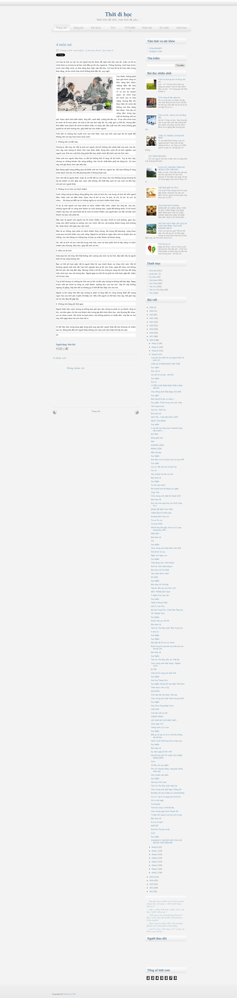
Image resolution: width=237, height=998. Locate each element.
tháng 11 (155, 347)
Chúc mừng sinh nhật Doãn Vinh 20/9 (166, 548)
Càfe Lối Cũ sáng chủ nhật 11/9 (163, 673)
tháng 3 (155, 865)
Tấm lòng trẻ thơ (157, 406)
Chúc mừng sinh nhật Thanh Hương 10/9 (167, 698)
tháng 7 (155, 851)
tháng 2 (155, 869)
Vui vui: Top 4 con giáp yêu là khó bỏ (165, 797)
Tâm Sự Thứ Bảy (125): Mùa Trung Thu (167, 628)
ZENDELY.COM (155, 52)
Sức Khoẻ (153, 283)
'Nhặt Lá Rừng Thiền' (159, 603)
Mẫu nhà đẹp (156, 452)
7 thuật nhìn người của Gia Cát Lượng (166, 815)
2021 (151, 322)
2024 (151, 311)
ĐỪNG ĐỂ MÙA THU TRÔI (162, 509)
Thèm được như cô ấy (160, 687)
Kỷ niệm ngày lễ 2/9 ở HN (161, 752)
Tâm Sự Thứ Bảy (156, 290)
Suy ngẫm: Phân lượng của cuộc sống (166, 403)
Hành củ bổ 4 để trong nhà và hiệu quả (166, 741)
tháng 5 (155, 858)
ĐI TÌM (153, 669)
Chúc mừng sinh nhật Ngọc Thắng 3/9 (166, 789)
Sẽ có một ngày (157, 800)
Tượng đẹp (155, 804)
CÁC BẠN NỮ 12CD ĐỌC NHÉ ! (164, 720)
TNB (73, 994)
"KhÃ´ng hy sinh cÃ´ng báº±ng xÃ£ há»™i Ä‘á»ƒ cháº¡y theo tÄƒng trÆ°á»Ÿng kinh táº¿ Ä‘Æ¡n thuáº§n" (165, 917)
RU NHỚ (154, 577)
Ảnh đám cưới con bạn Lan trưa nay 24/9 (167, 460)
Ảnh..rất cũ (155, 371)
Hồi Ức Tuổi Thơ (157, 606)
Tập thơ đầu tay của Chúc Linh (163, 588)
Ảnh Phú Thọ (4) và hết (160, 829)
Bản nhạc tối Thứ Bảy (160, 585)
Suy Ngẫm (155, 378)
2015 (151, 877)
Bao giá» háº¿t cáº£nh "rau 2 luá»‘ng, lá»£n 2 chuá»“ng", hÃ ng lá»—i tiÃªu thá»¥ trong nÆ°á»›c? (165, 903)
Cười (153, 761)
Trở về (153, 471)
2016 (151, 340)
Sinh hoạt (181, 27)
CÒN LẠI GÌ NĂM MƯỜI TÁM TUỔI (165, 364)
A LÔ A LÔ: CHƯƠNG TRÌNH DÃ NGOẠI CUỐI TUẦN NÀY (171, 168)
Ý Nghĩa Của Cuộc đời (160, 595)
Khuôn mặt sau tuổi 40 (160, 621)
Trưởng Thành (157, 524)
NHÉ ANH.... (156, 534)
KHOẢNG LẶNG (157, 445)
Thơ (113, 27)
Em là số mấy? (157, 822)
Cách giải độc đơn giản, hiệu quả (164, 695)
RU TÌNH (154, 434)
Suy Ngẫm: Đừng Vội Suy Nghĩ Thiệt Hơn (167, 684)
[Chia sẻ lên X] (63, 348)
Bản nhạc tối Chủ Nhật (160, 570)
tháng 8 (155, 847)
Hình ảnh (147, 27)
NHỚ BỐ (154, 826)
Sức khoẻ (96, 27)
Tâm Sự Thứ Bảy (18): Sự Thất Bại (165, 660)
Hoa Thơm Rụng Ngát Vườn (162, 706)
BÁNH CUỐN (156, 449)
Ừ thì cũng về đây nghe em (169, 98)
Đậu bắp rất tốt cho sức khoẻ (162, 643)
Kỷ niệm (164, 27)
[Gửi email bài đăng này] (57, 348)
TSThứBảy (130, 29)
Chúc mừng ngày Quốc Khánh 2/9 (164, 811)
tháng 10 (155, 351)
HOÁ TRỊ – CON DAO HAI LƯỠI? (164, 417)
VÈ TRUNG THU (157, 613)
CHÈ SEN (155, 709)
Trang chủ (61, 27)
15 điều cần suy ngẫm (160, 765)
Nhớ (152, 441)
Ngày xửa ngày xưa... (160, 555)
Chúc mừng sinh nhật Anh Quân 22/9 (165, 496)
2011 (151, 891)
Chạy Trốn (155, 492)
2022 (151, 318)
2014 (151, 881)
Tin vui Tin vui (156, 520)
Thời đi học (118, 14)
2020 (151, 326)
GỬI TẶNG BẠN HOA (157, 156)
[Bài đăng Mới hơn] (55, 414)
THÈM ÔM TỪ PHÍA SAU (161, 513)
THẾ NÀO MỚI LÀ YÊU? (168, 188)
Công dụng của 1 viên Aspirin (162, 563)
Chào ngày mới (157, 724)
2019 (151, 329)
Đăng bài (78, 27)
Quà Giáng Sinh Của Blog (168, 205)
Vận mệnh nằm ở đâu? (160, 574)
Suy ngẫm (155, 367)
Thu (152, 541)
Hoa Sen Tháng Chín (159, 680)
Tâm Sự (98, 50)
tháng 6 (155, 854)
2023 (151, 315)
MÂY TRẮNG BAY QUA (160, 592)
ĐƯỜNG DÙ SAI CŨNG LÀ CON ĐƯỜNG (168, 793)
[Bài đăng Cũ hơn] (137, 414)
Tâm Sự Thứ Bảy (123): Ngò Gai (164, 786)
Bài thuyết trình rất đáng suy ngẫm (165, 489)
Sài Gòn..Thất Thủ (158, 410)
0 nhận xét (109, 50)
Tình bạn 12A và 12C (159, 713)
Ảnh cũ (154, 382)
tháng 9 (155, 354)
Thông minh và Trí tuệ (160, 727)
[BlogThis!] (60, 348)
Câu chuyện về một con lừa (162, 474)
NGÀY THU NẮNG (158, 421)
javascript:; (153, 274)
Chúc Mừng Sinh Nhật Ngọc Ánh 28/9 (166, 392)
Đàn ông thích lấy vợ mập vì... (163, 399)
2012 (151, 888)
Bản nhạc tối (156, 414)
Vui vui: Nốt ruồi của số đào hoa (164, 467)
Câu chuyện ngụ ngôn (159, 775)
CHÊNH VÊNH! (157, 717)
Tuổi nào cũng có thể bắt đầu (162, 808)
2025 (151, 307)
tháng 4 (155, 862)
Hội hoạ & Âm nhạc (159, 782)
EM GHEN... (156, 691)
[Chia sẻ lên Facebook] (66, 348)
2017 (151, 336)
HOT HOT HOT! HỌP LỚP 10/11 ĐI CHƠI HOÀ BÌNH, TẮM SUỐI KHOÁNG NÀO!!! (172, 226)
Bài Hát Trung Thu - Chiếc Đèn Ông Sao (167, 610)
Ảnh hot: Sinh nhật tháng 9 (161, 566)
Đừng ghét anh (157, 438)
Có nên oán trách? (158, 485)
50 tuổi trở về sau (158, 552)
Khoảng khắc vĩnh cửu (160, 517)
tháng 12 (155, 343)
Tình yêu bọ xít (164, 244)
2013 (151, 884)
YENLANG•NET (155, 48)
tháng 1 (155, 873)
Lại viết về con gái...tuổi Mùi (162, 375)
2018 (151, 333)
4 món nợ (155, 632)
